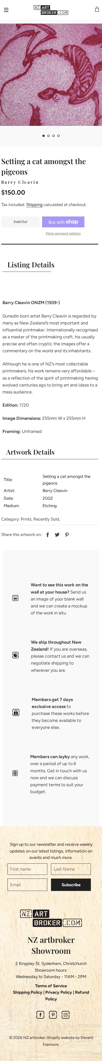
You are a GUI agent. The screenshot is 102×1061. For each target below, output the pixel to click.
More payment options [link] (63, 233)
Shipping (34, 204)
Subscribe (71, 884)
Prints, (26, 519)
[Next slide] (64, 136)
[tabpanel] (51, 75)
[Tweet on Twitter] (56, 534)
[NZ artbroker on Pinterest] (53, 1017)
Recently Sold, (46, 519)
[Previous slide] (37, 136)
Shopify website (61, 1037)
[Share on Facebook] (47, 534)
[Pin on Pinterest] (66, 534)
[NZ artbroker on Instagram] (66, 1017)
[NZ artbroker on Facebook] (40, 1017)
